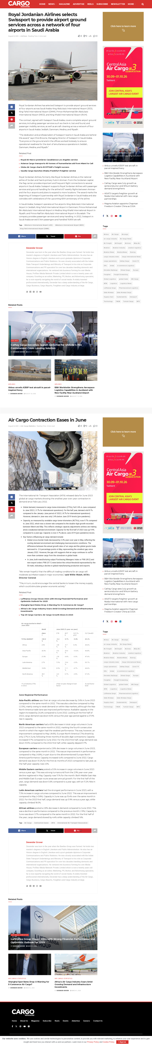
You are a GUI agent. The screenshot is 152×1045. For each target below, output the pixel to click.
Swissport (133, 297)
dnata (112, 265)
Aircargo (125, 234)
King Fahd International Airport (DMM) (34, 228)
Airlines (24, 36)
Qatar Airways (109, 292)
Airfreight (118, 243)
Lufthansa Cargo (110, 288)
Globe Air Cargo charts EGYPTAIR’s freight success (45, 167)
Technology (108, 301)
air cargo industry (110, 239)
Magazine (64, 4)
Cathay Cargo (124, 261)
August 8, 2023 (13, 36)
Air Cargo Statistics (28, 426)
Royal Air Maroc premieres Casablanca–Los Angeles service (49, 160)
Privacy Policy (93, 1042)
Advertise (78, 4)
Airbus (106, 234)
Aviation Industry (119, 248)
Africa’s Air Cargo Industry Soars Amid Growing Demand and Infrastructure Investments (74, 984)
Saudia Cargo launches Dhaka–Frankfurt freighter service (48, 171)
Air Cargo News (125, 239)
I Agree (122, 1042)
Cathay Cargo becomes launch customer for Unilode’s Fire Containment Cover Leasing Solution (122, 153)
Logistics (113, 283)
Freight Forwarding (121, 274)
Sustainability (122, 297)
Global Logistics (110, 279)
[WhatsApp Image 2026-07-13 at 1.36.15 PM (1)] (123, 87)
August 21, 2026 (32, 352)
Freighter (107, 274)
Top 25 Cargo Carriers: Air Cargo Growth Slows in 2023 (47, 615)
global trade (123, 279)
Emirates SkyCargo (111, 270)
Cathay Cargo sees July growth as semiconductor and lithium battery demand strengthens (121, 186)
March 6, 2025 (32, 946)
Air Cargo (115, 234)
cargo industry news (111, 257)
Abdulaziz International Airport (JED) (38, 225)
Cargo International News (131, 257)
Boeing (132, 252)
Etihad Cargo (125, 270)
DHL (105, 265)
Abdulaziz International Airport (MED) (69, 225)
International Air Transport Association (72, 823)
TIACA (118, 301)
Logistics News (125, 283)
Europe (135, 270)
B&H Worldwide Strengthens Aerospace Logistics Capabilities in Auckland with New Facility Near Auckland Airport (75, 390)
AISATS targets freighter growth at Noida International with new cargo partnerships (121, 196)
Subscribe (102, 4)
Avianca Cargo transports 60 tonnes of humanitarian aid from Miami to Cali (57, 163)
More (131, 4)
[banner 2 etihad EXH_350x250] (123, 26)
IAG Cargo (134, 279)
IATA (105, 283)
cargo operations (110, 261)
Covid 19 (136, 261)
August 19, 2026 (76, 396)
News (51, 4)
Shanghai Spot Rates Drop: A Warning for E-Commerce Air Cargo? (52, 605)
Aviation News (109, 252)
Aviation (107, 248)
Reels (90, 4)
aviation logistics (134, 248)
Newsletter (118, 4)
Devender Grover (34, 248)
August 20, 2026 (30, 393)
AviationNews (122, 252)
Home (42, 4)
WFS (138, 301)
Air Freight (108, 243)
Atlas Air (137, 243)
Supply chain (109, 297)
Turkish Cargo (128, 301)
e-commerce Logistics (125, 265)
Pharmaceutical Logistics (128, 288)
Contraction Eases (41, 823)
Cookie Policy (108, 1042)
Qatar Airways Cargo (124, 292)
